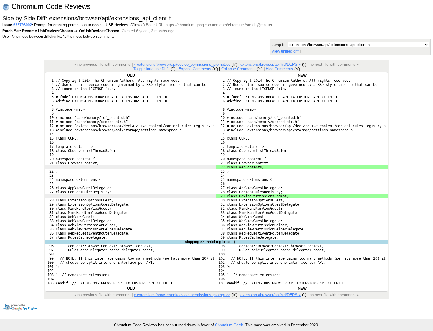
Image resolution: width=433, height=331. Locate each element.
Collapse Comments (238, 69)
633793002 (22, 25)
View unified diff (285, 51)
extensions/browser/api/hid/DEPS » (270, 64)
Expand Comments (195, 69)
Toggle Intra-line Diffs (151, 69)
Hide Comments (279, 69)
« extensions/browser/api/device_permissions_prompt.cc (182, 64)
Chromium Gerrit (229, 325)
